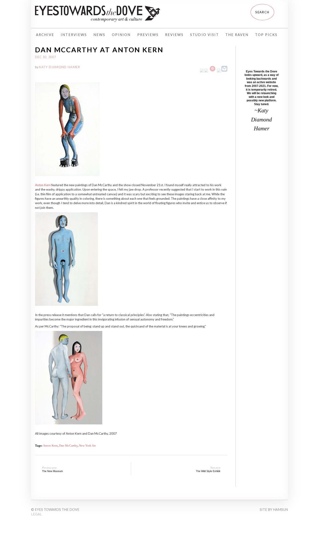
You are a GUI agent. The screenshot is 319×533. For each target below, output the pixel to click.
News (99, 35)
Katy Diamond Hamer (59, 67)
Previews (148, 35)
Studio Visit (204, 35)
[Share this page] (224, 71)
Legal (36, 514)
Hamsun (280, 510)
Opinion (121, 35)
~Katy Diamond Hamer (261, 119)
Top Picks (266, 35)
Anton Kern (43, 185)
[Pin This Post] (212, 71)
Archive (45, 35)
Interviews (74, 35)
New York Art (87, 445)
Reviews (174, 35)
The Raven (236, 35)
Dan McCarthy (68, 445)
